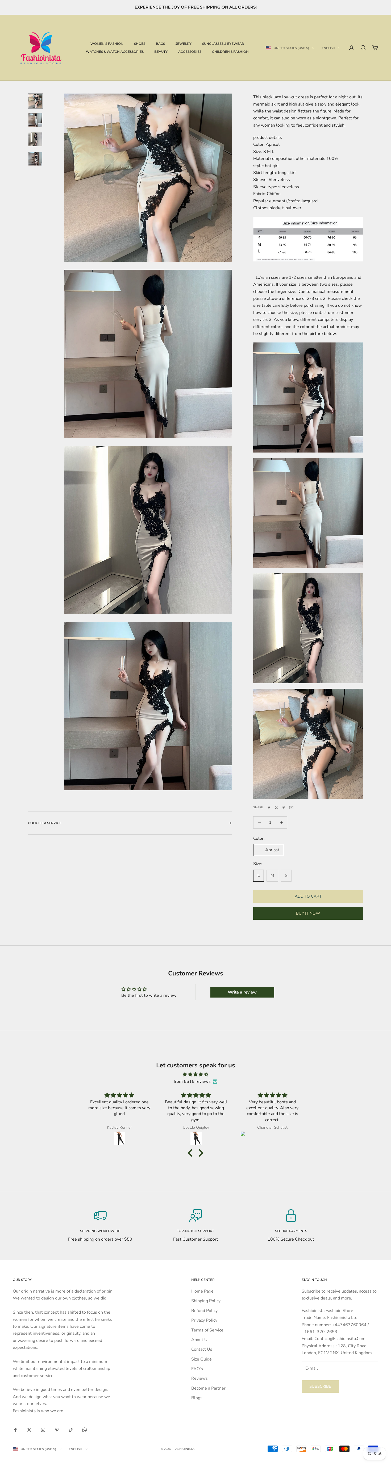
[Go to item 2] (35, 120)
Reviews (199, 1378)
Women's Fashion (106, 44)
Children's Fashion (230, 52)
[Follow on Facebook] (15, 1429)
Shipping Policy (206, 1301)
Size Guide (201, 1359)
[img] (195, 1074)
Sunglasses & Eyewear (223, 44)
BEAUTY (161, 52)
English (328, 48)
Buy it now (308, 913)
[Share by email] (291, 807)
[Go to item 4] (35, 158)
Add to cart (308, 896)
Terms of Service (207, 1330)
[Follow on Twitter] (29, 1429)
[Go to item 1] (35, 101)
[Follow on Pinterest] (57, 1429)
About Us (200, 1340)
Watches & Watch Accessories (115, 52)
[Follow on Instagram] (43, 1429)
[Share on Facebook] (269, 807)
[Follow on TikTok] (70, 1429)
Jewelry (184, 44)
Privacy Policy (204, 1320)
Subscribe (320, 1386)
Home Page (202, 1291)
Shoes (139, 44)
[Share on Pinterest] (284, 807)
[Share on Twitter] (276, 807)
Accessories (189, 52)
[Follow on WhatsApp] (84, 1429)
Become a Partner (208, 1388)
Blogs (196, 1398)
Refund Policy (204, 1311)
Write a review (242, 992)
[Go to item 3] (35, 139)
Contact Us (201, 1349)
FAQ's (197, 1369)
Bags (160, 44)
